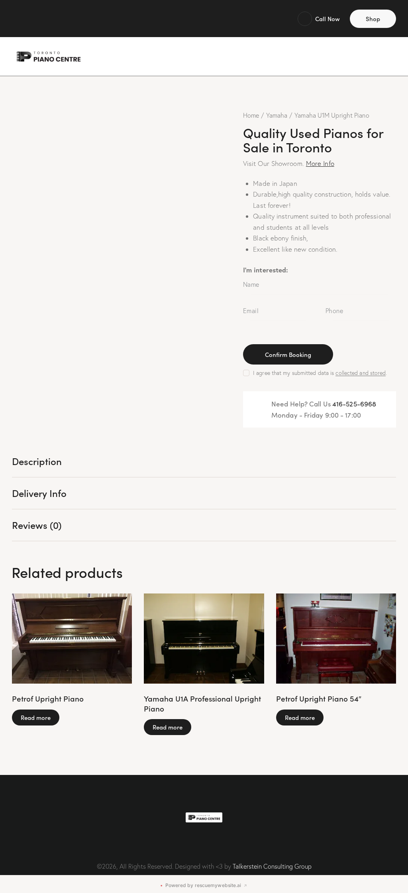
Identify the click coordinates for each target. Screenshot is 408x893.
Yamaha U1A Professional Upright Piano (202, 703)
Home (251, 115)
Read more (36, 717)
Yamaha (277, 115)
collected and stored (360, 373)
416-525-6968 (354, 403)
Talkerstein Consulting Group (272, 866)
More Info (320, 163)
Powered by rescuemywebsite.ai (203, 885)
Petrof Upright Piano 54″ (318, 699)
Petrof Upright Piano (48, 699)
